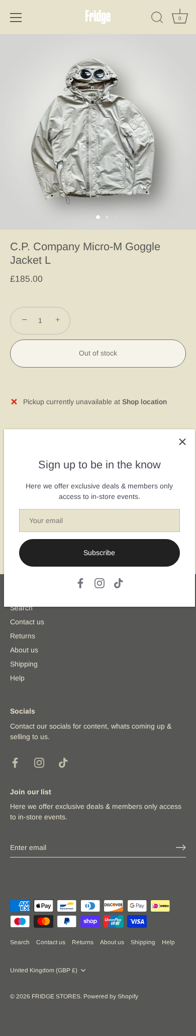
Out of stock (98, 353)
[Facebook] (80, 582)
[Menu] (16, 18)
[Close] (182, 442)
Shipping (24, 664)
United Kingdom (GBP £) (43, 970)
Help (17, 678)
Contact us (27, 622)
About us (24, 650)
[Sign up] (181, 847)
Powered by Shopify (110, 996)
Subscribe (99, 553)
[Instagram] (99, 582)
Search (21, 608)
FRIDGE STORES (56, 996)
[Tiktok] (119, 582)
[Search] (157, 19)
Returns (22, 636)
